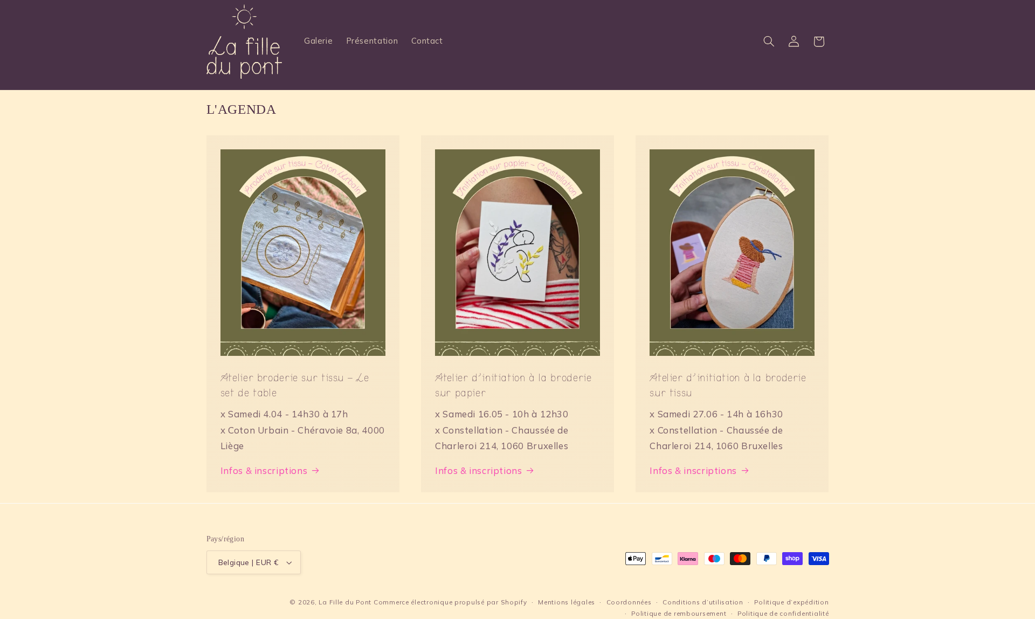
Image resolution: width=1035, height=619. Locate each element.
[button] (768, 41)
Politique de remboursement (678, 613)
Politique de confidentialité (783, 613)
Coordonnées (629, 602)
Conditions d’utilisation (703, 602)
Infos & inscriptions (264, 470)
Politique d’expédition (791, 602)
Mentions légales (566, 602)
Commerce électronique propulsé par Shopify (450, 602)
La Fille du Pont (345, 602)
